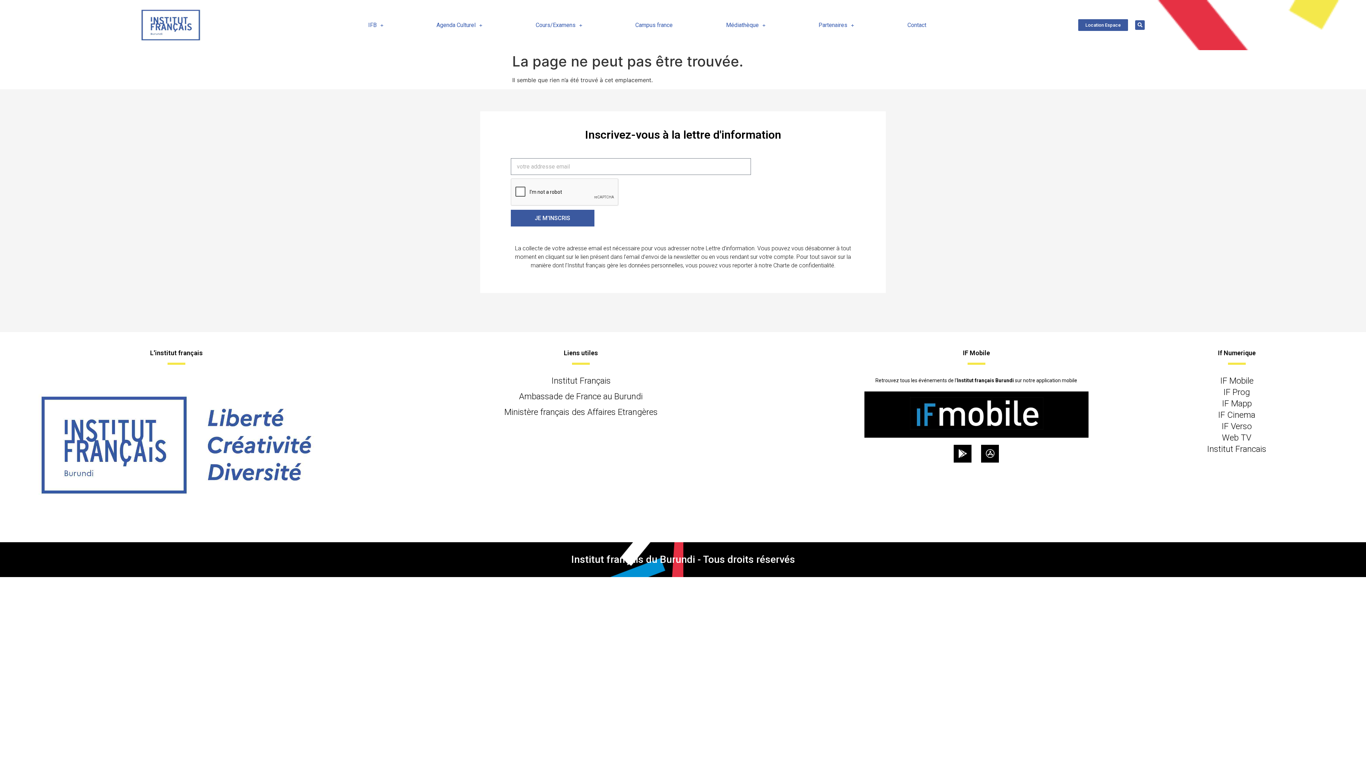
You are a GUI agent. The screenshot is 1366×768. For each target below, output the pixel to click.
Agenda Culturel (456, 25)
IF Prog (1236, 392)
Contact (916, 25)
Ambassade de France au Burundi (581, 396)
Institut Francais (1236, 449)
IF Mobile (1237, 381)
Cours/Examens (556, 25)
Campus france (654, 25)
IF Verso (1237, 426)
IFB (372, 25)
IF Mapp (1237, 404)
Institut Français (581, 381)
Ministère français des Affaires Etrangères (581, 412)
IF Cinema (1236, 415)
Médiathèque (742, 25)
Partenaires (833, 25)
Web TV (1236, 438)
